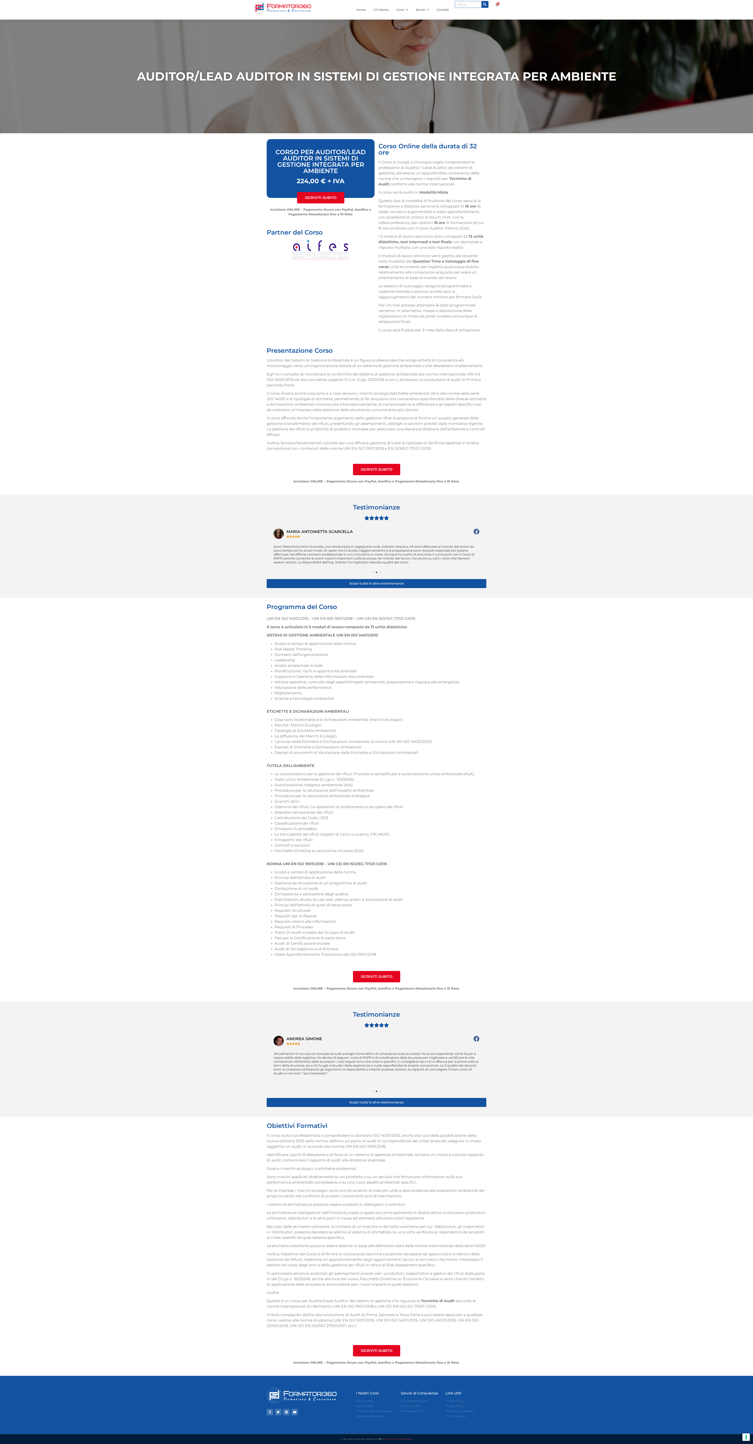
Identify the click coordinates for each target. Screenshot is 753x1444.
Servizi (420, 10)
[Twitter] (278, 1412)
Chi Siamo (381, 10)
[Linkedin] (286, 1412)
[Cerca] (484, 4)
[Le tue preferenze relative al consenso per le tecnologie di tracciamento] (746, 1437)
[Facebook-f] (270, 1412)
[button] (320, 197)
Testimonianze (376, 507)
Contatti (443, 10)
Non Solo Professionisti (398, 1439)
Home (361, 10)
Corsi (400, 10)
